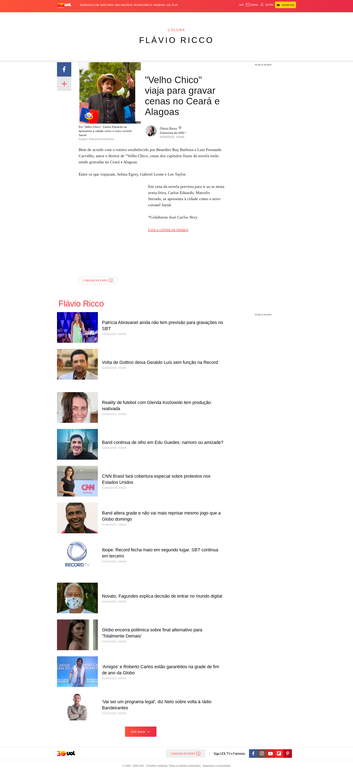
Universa (193, 16)
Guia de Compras (290, 16)
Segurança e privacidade (216, 765)
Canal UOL (236, 16)
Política (117, 16)
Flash (77, 16)
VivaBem (207, 16)
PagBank (159, 5)
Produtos (65, 16)
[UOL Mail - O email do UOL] (252, 5)
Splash (181, 16)
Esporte (168, 16)
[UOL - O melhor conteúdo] (64, 5)
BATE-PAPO (107, 5)
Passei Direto (143, 5)
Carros (130, 16)
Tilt (217, 16)
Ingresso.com (89, 5)
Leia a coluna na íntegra (168, 229)
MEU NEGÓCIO (124, 5)
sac (241, 4)
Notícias (104, 16)
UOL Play (172, 5)
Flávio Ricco (176, 40)
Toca (273, 16)
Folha (156, 16)
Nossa (250, 16)
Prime (264, 16)
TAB (257, 16)
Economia (144, 16)
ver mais (138, 731)
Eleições (89, 16)
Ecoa (224, 16)
